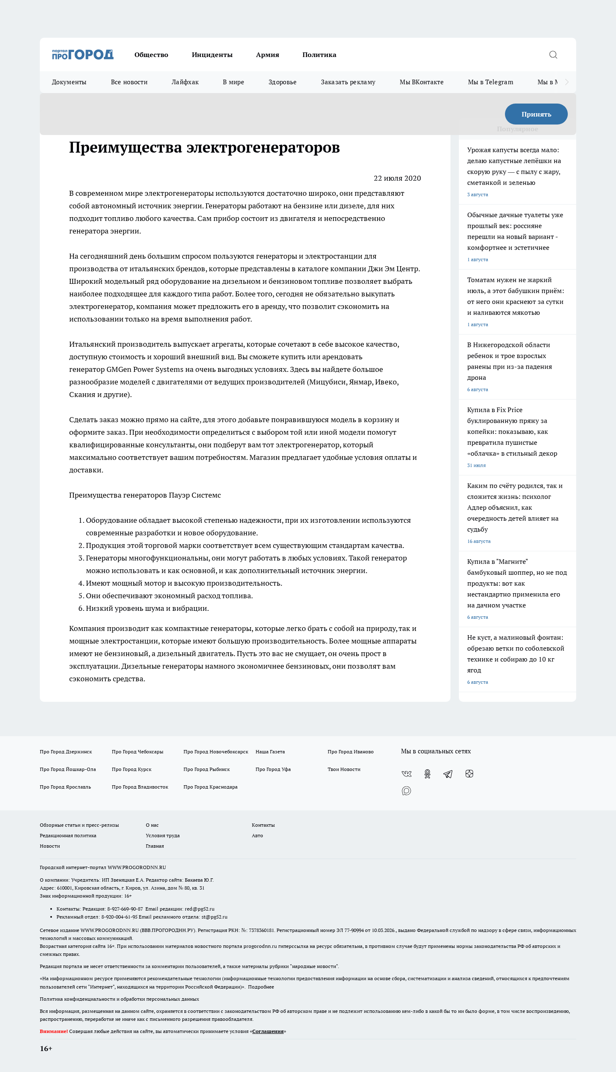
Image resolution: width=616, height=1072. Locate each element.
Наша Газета (270, 751)
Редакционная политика (68, 835)
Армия (267, 54)
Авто (257, 835)
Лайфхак (185, 82)
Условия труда (163, 835)
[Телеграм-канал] (448, 774)
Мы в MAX (553, 82)
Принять (536, 114)
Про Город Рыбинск (207, 769)
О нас (152, 825)
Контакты (263, 825)
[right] (566, 82)
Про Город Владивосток (140, 787)
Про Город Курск (131, 769)
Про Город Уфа (273, 769)
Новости (50, 846)
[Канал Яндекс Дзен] (469, 774)
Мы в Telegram (490, 82)
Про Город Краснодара (211, 787)
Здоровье (283, 82)
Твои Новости (344, 769)
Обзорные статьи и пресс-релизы (79, 825)
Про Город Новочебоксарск (216, 751)
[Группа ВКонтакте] (406, 774)
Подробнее (261, 987)
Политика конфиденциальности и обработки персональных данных (119, 999)
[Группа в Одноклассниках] (427, 774)
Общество (151, 54)
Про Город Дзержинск (66, 751)
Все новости (129, 82)
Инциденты (212, 54)
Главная (155, 846)
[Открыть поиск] (553, 54)
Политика (319, 54)
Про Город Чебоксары (137, 751)
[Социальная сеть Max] (406, 790)
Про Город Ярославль (65, 787)
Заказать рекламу (348, 82)
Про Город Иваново (351, 751)
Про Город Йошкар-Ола (68, 769)
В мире (233, 82)
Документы (69, 82)
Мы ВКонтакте (422, 82)
